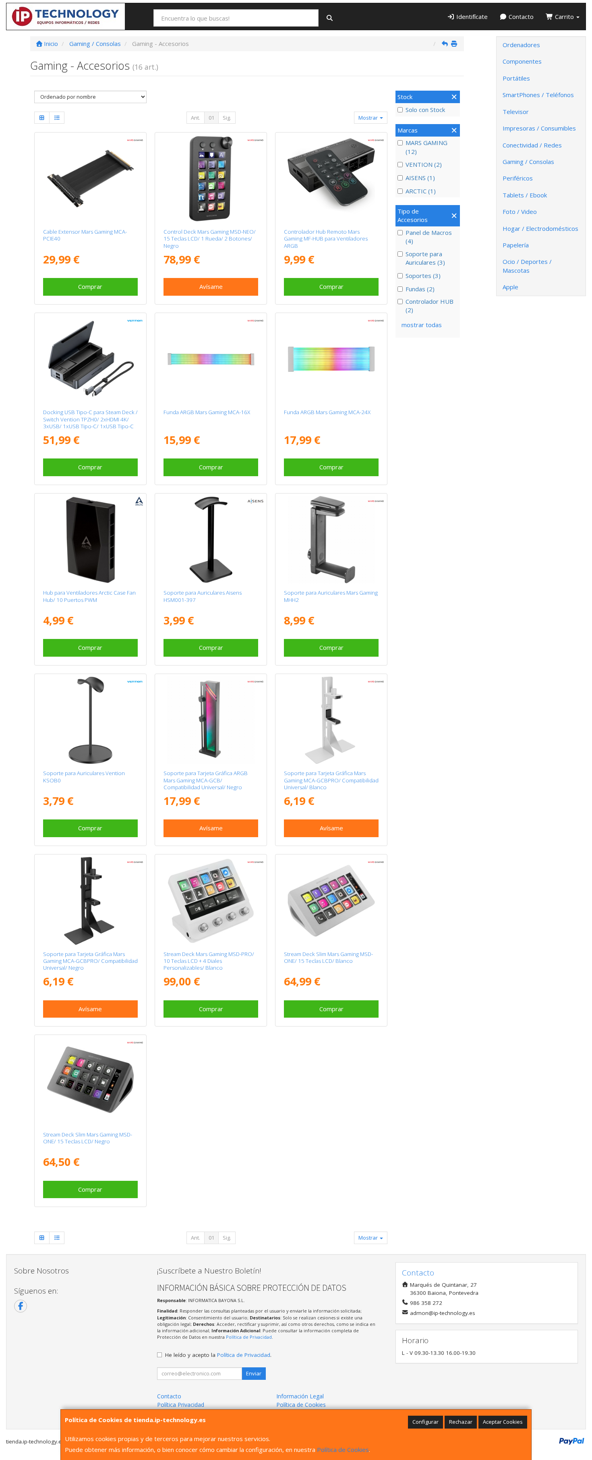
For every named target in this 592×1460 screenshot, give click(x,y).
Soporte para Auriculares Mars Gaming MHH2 (331, 596)
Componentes (522, 61)
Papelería (516, 245)
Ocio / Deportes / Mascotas (527, 265)
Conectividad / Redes (532, 145)
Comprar (90, 286)
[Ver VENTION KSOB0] (91, 720)
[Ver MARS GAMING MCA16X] (211, 359)
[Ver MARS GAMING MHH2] (331, 540)
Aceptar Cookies (503, 1421)
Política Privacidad (180, 1404)
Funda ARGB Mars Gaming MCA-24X (327, 412)
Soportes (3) (423, 276)
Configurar (425, 1421)
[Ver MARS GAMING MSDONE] (91, 1081)
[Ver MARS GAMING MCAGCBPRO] (91, 901)
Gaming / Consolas (528, 162)
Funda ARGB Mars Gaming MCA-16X (207, 412)
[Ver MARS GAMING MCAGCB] (211, 720)
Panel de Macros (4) (429, 236)
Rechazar (460, 1421)
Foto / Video (520, 211)
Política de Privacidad (249, 1337)
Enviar (253, 1373)
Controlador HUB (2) (429, 305)
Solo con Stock (425, 110)
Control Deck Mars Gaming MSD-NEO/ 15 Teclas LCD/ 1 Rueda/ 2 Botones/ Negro (210, 238)
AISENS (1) (420, 178)
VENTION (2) (424, 164)
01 (211, 117)
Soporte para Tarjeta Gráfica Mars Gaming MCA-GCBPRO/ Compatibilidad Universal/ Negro (90, 961)
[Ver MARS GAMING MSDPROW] (211, 901)
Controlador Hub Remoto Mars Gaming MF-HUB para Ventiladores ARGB (326, 238)
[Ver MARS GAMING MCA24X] (331, 359)
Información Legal (300, 1396)
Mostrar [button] (368, 117)
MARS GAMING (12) (426, 147)
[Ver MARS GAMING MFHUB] (331, 179)
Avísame (211, 286)
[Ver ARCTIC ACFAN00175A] (91, 540)
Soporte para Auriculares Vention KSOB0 (84, 776)
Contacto (520, 16)
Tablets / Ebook (525, 195)
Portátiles (516, 78)
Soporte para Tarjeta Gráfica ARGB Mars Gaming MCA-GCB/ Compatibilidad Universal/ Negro (206, 780)
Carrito (564, 16)
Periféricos (518, 178)
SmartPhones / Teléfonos (538, 95)
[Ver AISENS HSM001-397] (211, 540)
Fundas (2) (420, 289)
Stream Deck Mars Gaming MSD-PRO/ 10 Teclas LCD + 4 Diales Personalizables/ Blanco (209, 961)
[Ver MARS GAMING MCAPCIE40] (91, 179)
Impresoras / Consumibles (539, 128)
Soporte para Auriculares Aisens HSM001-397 (203, 596)
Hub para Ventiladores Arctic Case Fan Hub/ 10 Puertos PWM (89, 596)
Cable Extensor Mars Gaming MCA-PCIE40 (85, 235)
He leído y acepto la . (218, 1354)
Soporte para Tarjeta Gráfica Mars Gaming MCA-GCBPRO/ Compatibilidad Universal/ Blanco (331, 780)
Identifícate (471, 16)
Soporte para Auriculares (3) (425, 258)
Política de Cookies (343, 1449)
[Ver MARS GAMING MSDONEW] (331, 901)
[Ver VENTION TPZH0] (91, 359)
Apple (510, 287)
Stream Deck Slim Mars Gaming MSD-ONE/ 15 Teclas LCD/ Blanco (328, 957)
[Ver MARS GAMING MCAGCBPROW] (331, 720)
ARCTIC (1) (421, 191)
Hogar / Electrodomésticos (540, 228)
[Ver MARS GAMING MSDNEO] (211, 179)
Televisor (516, 112)
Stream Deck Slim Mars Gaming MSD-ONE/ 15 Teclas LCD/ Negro (87, 1138)
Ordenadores (521, 45)
